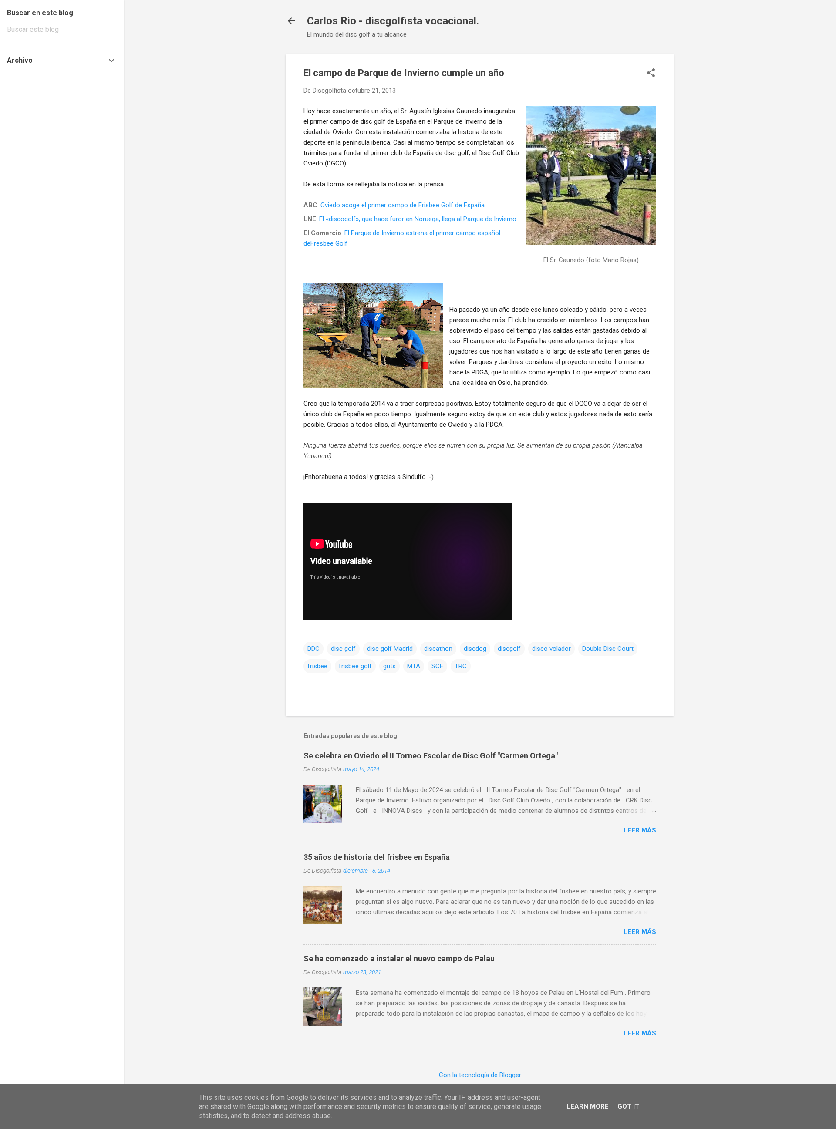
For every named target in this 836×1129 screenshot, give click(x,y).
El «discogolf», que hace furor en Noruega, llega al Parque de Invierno (417, 219)
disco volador (551, 649)
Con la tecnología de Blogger (480, 1075)
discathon (438, 649)
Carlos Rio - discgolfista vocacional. (393, 21)
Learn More (587, 1106)
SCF (437, 666)
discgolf (509, 649)
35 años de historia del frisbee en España (376, 857)
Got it (628, 1106)
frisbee (317, 666)
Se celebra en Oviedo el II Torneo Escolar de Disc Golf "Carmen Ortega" (430, 755)
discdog (475, 649)
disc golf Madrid (390, 649)
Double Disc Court (608, 649)
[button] (651, 73)
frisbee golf (355, 666)
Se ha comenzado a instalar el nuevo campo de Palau (399, 958)
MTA (413, 666)
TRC (461, 666)
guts (389, 666)
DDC (313, 649)
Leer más (640, 830)
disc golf (343, 649)
